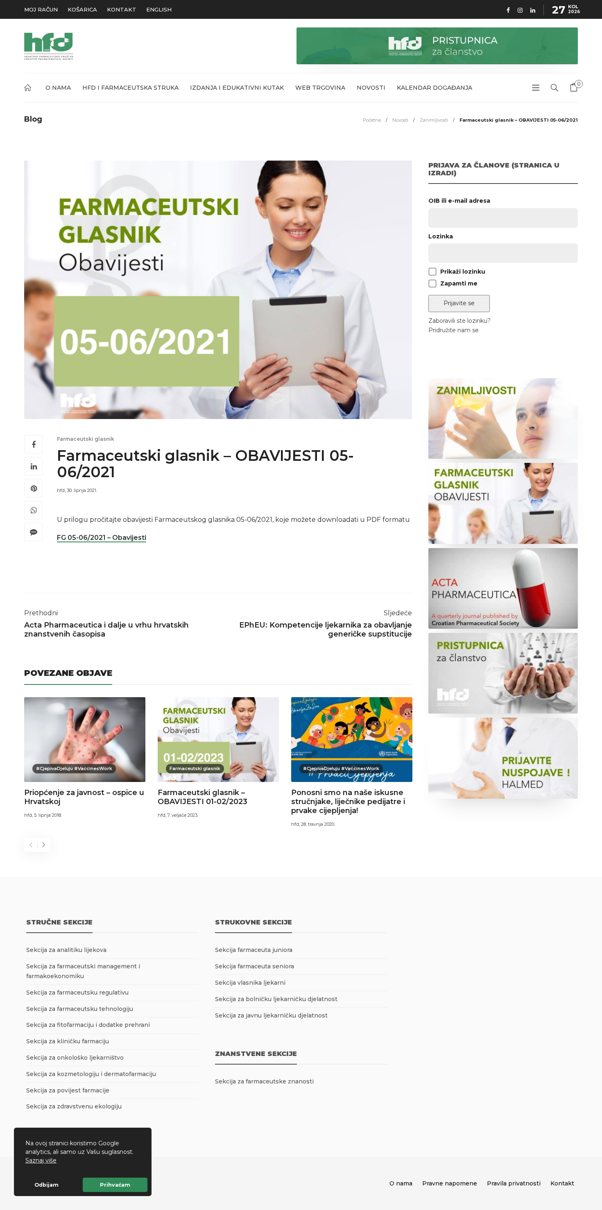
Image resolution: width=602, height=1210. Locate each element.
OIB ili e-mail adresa (459, 200)
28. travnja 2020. (318, 824)
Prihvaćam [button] (115, 1185)
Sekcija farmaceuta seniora (254, 966)
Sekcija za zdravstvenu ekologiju (74, 1106)
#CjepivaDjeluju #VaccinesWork (74, 768)
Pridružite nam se (453, 330)
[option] (85, 759)
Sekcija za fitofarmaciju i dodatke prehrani (88, 1025)
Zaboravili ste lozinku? (459, 320)
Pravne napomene (449, 1183)
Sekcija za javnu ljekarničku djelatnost (271, 1015)
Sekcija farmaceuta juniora (253, 950)
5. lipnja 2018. (48, 815)
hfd (61, 490)
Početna (29, 89)
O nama (58, 87)
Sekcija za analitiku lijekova (66, 950)
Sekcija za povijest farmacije (67, 1090)
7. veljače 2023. (182, 815)
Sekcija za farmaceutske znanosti (264, 1081)
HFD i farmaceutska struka (130, 87)
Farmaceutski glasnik (85, 439)
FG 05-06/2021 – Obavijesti (101, 538)
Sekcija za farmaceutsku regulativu (77, 992)
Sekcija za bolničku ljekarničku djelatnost (276, 999)
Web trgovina (320, 87)
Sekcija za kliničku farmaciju (67, 1041)
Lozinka (440, 236)
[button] (59, 1161)
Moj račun (41, 9)
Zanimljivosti (434, 120)
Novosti (371, 87)
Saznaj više (41, 1160)
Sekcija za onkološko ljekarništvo (75, 1057)
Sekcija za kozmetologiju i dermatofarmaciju (91, 1074)
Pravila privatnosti (514, 1183)
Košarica (82, 9)
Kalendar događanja (434, 87)
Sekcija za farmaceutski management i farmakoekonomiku (83, 971)
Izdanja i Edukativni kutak (237, 87)
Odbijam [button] (46, 1185)
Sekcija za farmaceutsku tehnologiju (79, 1009)
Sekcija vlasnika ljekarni (250, 982)
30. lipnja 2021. (82, 490)
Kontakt (121, 9)
